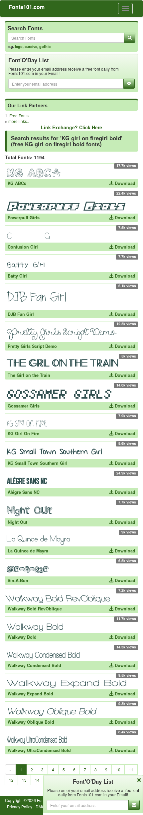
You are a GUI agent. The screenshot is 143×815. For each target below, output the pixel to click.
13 (24, 780)
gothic (45, 46)
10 (118, 769)
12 (11, 780)
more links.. (18, 121)
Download (124, 183)
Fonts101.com (27, 7)
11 (131, 769)
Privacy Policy (19, 806)
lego (19, 46)
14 (37, 780)
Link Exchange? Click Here (71, 127)
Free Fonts (19, 115)
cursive (31, 46)
